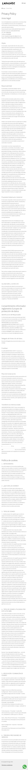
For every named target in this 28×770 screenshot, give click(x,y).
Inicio (4, 8)
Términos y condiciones (7, 765)
